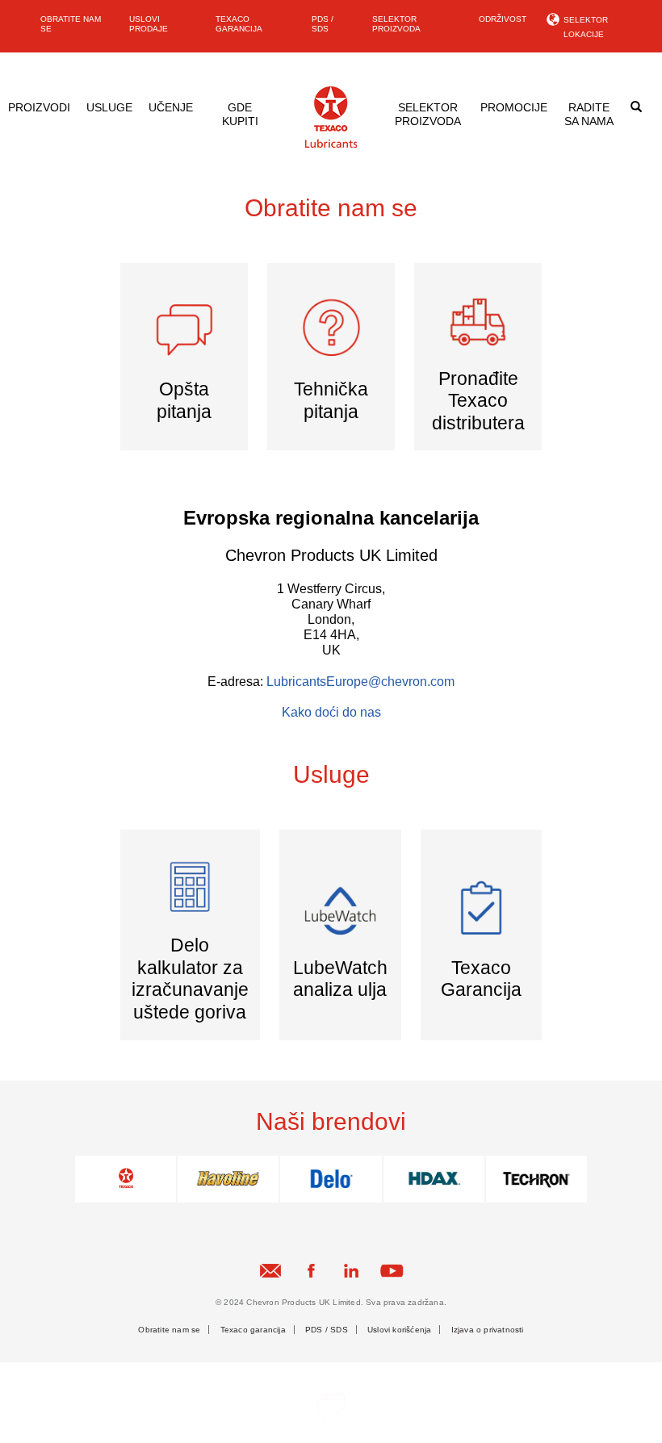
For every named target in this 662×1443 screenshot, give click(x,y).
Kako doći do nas (331, 712)
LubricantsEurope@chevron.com (360, 681)
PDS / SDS (322, 24)
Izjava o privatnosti (487, 1329)
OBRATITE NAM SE (70, 24)
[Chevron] (331, 145)
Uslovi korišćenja (399, 1329)
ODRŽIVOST (502, 19)
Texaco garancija (253, 1329)
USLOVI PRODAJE (148, 24)
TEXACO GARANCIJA (239, 24)
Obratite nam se (169, 1329)
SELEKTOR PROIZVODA (396, 24)
